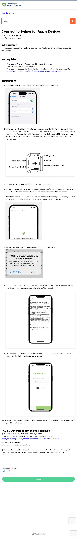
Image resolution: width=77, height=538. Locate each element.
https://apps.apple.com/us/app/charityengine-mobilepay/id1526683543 (35, 71)
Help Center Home (9, 13)
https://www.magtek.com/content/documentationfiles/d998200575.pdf (30, 439)
